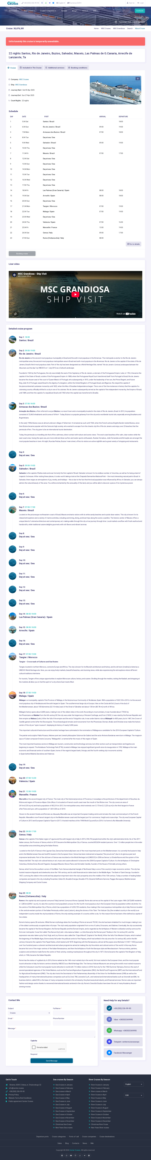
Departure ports (42, 1137)
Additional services (56, 68)
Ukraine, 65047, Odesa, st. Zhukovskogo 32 (25, 1085)
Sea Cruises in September (65, 1111)
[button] (93, 92)
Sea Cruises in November (65, 1118)
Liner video (14, 264)
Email (10, 1018)
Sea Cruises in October (64, 1114)
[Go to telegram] (84, 1155)
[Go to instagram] (66, 1155)
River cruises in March (99, 1091)
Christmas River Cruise (99, 1124)
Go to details (134, 244)
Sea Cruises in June (63, 1101)
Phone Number (58, 1018)
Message (12, 1028)
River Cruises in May (98, 1098)
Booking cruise (22, 254)
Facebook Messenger (123, 1053)
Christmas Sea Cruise (64, 1124)
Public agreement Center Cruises (20, 1101)
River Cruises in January (100, 1085)
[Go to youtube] (71, 1155)
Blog (74, 11)
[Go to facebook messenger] (89, 1155)
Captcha (34, 1041)
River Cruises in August (99, 1108)
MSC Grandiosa (119, 28)
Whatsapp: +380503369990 (125, 1031)
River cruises (29, 11)
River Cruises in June (99, 1101)
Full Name (57, 1008)
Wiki (95, 11)
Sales (60, 1143)
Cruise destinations (107, 1137)
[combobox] (134, 1084)
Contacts (139, 11)
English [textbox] (128, 1084)
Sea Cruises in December (65, 1121)
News (84, 11)
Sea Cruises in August (64, 1108)
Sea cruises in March (63, 1091)
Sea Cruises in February (64, 1088)
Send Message (51, 1061)
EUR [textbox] (127, 1095)
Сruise (13, 68)
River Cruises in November (101, 1118)
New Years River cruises (100, 1128)
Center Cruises (74, 1150)
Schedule (13, 111)
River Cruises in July (98, 1105)
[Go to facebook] (62, 1155)
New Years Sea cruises (64, 1128)
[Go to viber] (75, 1155)
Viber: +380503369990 (123, 1019)
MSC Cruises (106, 28)
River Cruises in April (98, 1095)
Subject (11, 1008)
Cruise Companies (47, 11)
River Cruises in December (101, 1121)
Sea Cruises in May (63, 1098)
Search (130, 28)
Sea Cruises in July (62, 1105)
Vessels (64, 11)
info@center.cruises (16, 1088)
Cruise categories (59, 1137)
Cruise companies (89, 1137)
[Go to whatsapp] (80, 1155)
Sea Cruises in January (64, 1085)
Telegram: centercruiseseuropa (126, 1042)
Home (96, 28)
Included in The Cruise (32, 68)
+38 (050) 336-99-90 (122, 1008)
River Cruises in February (100, 1088)
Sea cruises (13, 11)
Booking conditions (79, 68)
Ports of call (74, 1137)
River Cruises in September (101, 1111)
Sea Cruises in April (63, 1095)
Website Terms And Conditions (19, 1098)
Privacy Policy (13, 1095)
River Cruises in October (100, 1114)
